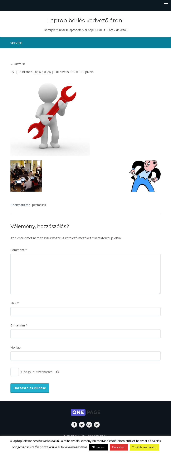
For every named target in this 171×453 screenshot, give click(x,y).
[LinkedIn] (97, 425)
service (17, 63)
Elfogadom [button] (98, 447)
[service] (50, 117)
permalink (38, 205)
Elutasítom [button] (118, 447)
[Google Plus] (89, 425)
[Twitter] (82, 425)
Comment (18, 250)
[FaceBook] (74, 425)
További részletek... (144, 447)
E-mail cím (18, 325)
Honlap (15, 347)
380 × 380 (77, 72)
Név (14, 303)
